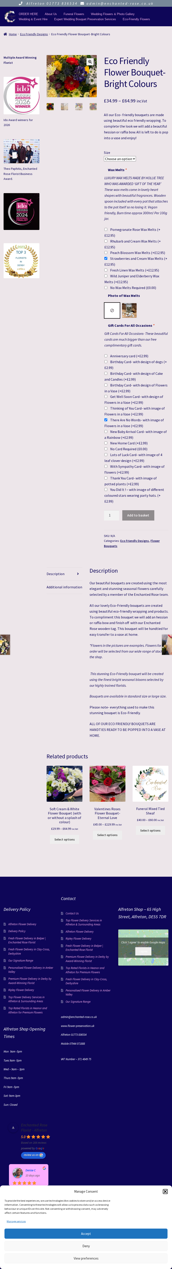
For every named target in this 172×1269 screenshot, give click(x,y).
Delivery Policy (17, 931)
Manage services (16, 1221)
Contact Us (72, 913)
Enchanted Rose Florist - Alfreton (34, 1127)
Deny (86, 1246)
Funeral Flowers (74, 14)
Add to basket (138, 515)
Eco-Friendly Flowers (136, 19)
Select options (64, 839)
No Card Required (128, 449)
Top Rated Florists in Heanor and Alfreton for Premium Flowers (27, 1010)
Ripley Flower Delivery (21, 990)
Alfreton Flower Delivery (22, 924)
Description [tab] (55, 574)
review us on (31, 1155)
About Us (51, 14)
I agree (143, 951)
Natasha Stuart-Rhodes (35, 1170)
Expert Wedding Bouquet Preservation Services (85, 19)
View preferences (86, 1258)
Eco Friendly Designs (34, 34)
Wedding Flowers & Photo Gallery (113, 14)
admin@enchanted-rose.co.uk (120, 3)
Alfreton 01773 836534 (51, 3)
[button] (165, 1191)
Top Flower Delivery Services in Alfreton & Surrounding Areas (26, 999)
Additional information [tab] (64, 587)
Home (13, 34)
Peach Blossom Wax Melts (137, 252)
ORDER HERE (28, 14)
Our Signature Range (20, 960)
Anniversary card (129, 356)
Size (107, 152)
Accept (86, 1233)
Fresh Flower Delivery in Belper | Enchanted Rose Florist (27, 940)
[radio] (112, 310)
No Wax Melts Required (133, 287)
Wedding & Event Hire (33, 19)
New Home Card (129, 443)
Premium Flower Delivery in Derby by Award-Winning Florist (30, 981)
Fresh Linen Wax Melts (134, 270)
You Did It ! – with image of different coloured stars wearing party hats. (134, 495)
